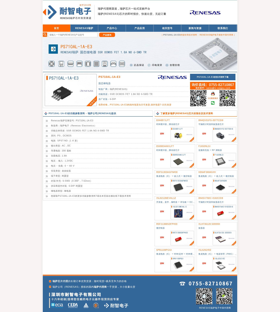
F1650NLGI (204, 146)
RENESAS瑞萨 (84, 28)
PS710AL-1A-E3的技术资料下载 (213, 77)
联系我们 (223, 28)
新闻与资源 (195, 28)
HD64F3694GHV (207, 172)
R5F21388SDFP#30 (166, 224)
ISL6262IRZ (204, 250)
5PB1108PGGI (164, 250)
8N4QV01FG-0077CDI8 (210, 120)
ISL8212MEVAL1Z (166, 198)
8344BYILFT (163, 120)
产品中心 (112, 28)
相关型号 (167, 28)
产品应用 (139, 28)
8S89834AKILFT (165, 146)
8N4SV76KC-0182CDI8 (210, 198)
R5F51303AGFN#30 (167, 172)
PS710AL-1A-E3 (109, 77)
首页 (56, 28)
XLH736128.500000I (209, 224)
